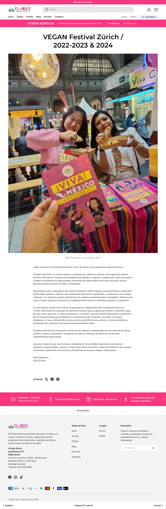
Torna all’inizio (83, 410)
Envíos (124, 16)
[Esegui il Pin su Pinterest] (58, 379)
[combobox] (88, 9)
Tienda (19, 16)
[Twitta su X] (46, 379)
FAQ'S (133, 16)
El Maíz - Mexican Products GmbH (26, 499)
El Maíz (29, 16)
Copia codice (131, 23)
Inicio (10, 16)
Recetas (48, 16)
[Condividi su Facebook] (52, 379)
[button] (156, 9)
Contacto (59, 16)
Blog (38, 16)
